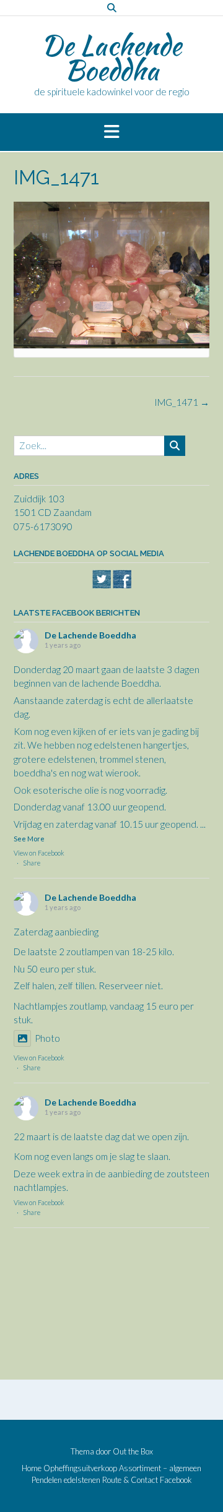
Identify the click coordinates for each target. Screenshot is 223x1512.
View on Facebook (39, 853)
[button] (111, 132)
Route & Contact (130, 1480)
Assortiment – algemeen (160, 1468)
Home (32, 1468)
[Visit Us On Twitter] (101, 585)
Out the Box (133, 1451)
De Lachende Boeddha (111, 57)
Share (31, 863)
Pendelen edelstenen (66, 1480)
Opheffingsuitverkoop (80, 1468)
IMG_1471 (181, 402)
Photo (47, 1038)
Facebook (176, 1480)
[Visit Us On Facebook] (122, 585)
